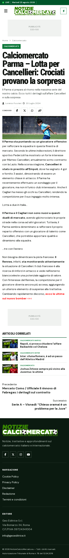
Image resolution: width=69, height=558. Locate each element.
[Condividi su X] (25, 111)
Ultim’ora (63, 11)
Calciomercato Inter (30, 353)
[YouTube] (28, 454)
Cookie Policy (10, 476)
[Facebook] (5, 454)
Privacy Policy (10, 482)
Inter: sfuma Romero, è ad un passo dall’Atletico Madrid (41, 358)
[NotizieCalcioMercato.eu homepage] (34, 11)
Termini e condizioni (14, 499)
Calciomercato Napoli (30, 341)
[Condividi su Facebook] (17, 111)
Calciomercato (19, 40)
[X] (13, 454)
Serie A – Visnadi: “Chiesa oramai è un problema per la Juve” (39, 407)
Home (5, 40)
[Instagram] (21, 454)
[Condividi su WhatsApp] (32, 111)
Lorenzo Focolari (13, 103)
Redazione (8, 494)
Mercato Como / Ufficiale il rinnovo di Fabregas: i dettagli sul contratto (29, 390)
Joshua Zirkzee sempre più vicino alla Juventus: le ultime (42, 370)
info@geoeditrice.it (14, 535)
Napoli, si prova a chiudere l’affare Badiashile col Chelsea (40, 345)
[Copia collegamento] (40, 111)
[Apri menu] (5, 11)
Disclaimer (8, 488)
